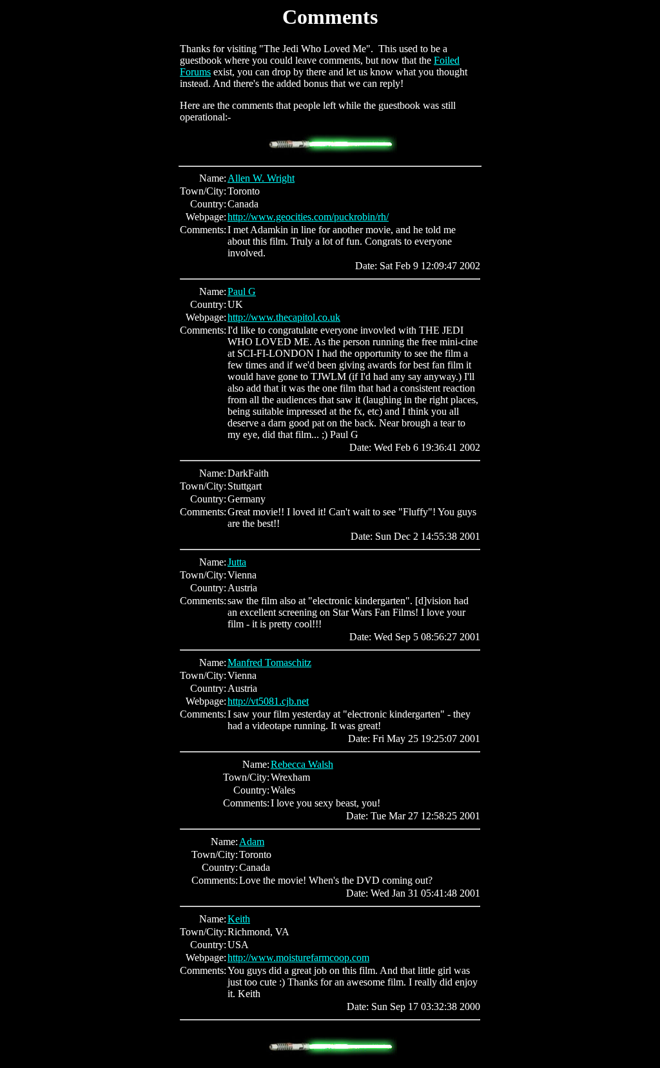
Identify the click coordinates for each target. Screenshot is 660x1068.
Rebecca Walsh (302, 764)
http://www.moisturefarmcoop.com (298, 957)
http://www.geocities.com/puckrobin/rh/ (308, 216)
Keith (239, 918)
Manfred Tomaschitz (269, 662)
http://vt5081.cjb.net (268, 701)
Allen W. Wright (261, 178)
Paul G (242, 291)
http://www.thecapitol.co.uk (284, 317)
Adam (251, 841)
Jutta (237, 562)
